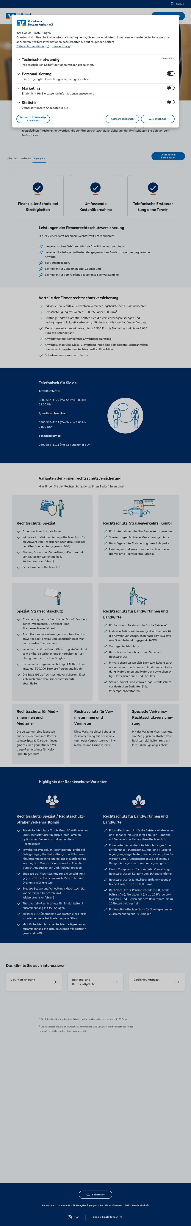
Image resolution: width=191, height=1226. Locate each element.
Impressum (60, 46)
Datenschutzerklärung (31, 46)
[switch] (171, 73)
